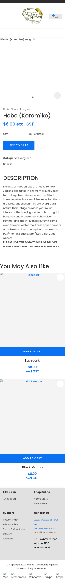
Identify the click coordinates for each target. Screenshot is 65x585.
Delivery (7, 533)
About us (8, 538)
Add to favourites (60, 277)
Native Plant (40, 503)
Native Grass (41, 498)
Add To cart (32, 351)
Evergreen (25, 109)
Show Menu (5, 15)
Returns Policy (10, 519)
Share (7, 164)
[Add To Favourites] (40, 145)
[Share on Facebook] (13, 164)
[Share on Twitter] (18, 164)
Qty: (5, 134)
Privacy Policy (10, 524)
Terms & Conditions (14, 529)
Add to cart (18, 145)
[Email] (23, 164)
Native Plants (10, 109)
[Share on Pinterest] (27, 164)
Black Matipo (32, 467)
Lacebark (32, 360)
